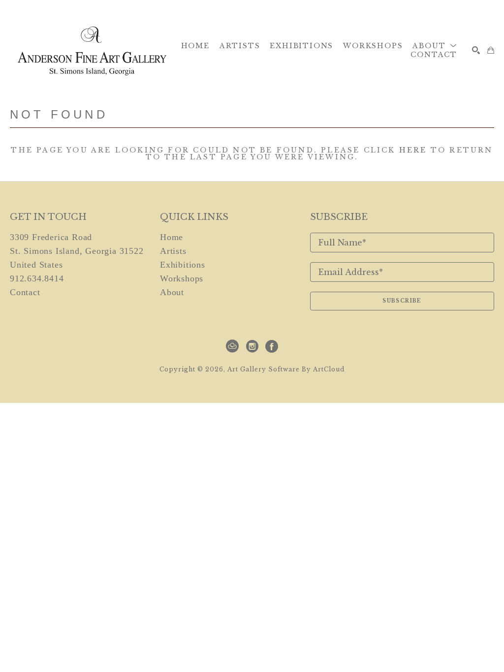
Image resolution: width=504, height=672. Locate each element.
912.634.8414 (37, 278)
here (413, 150)
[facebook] (271, 346)
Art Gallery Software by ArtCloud (286, 369)
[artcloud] (232, 346)
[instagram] (252, 346)
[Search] (476, 50)
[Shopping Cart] (490, 50)
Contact (25, 292)
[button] (434, 45)
